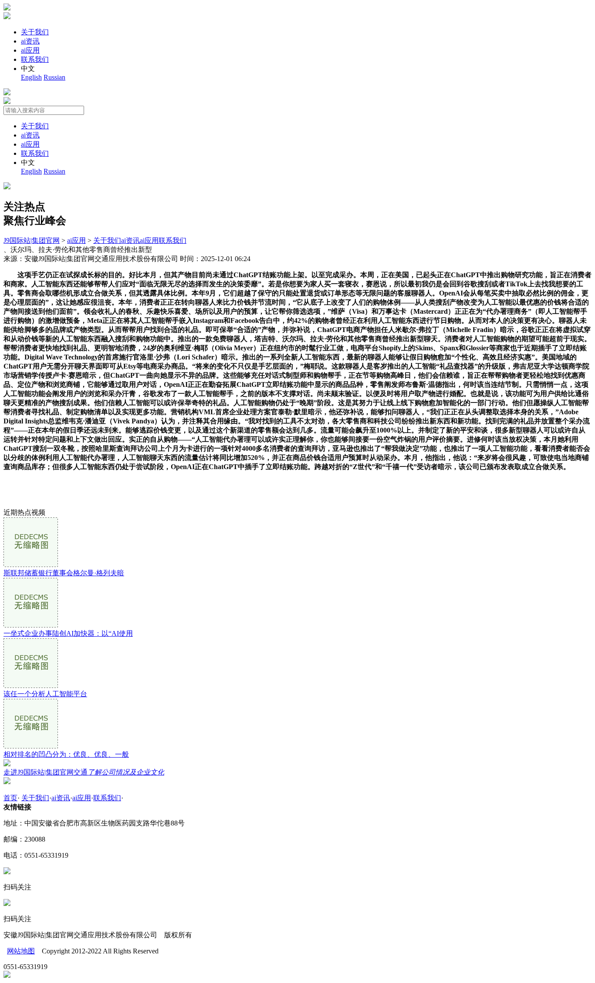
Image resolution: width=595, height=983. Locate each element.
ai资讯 (30, 41)
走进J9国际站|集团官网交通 (83, 772)
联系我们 (35, 59)
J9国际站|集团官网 (31, 240)
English (31, 77)
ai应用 (30, 50)
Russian (54, 77)
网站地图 (21, 951)
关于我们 (35, 32)
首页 (10, 798)
